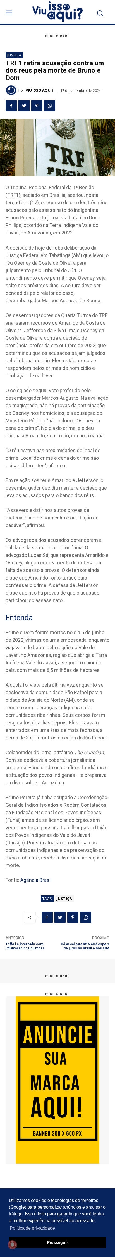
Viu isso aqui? (40, 90)
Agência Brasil (36, 880)
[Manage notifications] (12, 1244)
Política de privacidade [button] (32, 1228)
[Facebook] (11, 105)
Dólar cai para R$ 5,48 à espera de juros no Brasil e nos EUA (85, 946)
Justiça (14, 55)
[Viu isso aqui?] (12, 90)
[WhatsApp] (49, 105)
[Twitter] (24, 105)
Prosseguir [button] (57, 1242)
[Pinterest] (36, 105)
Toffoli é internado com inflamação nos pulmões (25, 946)
